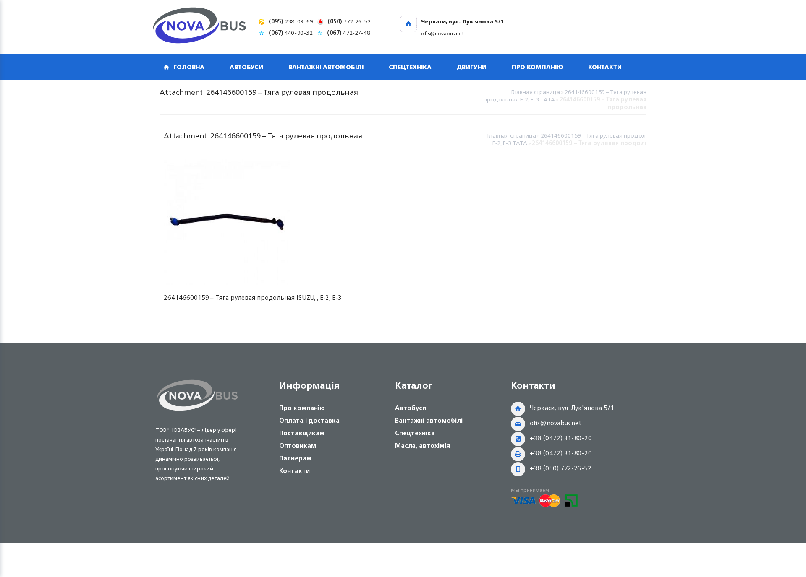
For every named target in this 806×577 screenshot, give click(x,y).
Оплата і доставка (309, 420)
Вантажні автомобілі (326, 67)
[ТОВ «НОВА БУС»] (199, 27)
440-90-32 (291, 32)
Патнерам (295, 458)
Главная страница (535, 91)
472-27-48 (348, 32)
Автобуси (246, 67)
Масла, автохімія (422, 445)
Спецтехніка (410, 67)
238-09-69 (291, 21)
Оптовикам (297, 445)
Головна (188, 67)
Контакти (605, 67)
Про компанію (537, 67)
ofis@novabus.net (555, 423)
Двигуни (472, 67)
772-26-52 (349, 21)
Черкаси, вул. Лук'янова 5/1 (572, 407)
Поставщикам (301, 433)
